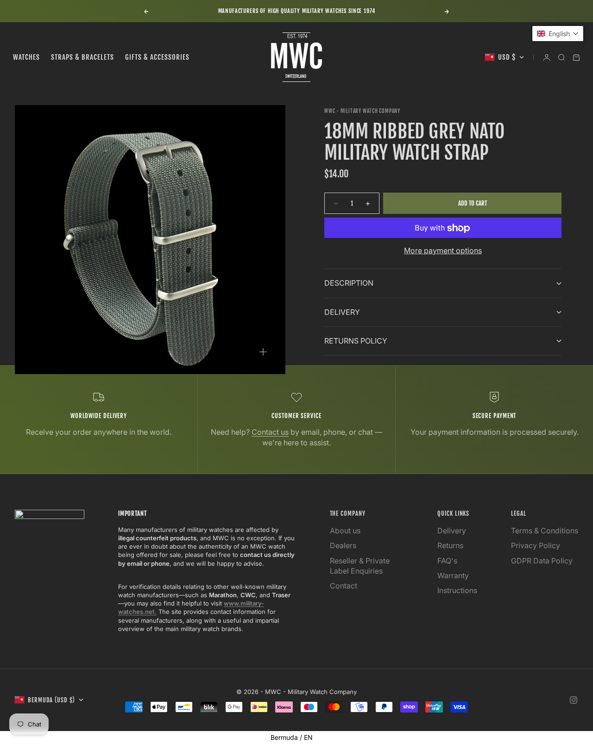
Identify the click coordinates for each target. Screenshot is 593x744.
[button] (557, 33)
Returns (450, 545)
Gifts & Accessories (157, 57)
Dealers (343, 545)
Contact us (270, 432)
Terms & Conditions (544, 530)
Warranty (453, 575)
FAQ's (447, 560)
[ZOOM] (263, 352)
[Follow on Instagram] (573, 700)
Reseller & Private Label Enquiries (360, 565)
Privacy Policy (535, 545)
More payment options (443, 251)
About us (345, 530)
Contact (343, 585)
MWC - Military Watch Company (362, 111)
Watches (26, 57)
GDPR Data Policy (542, 560)
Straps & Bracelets (82, 57)
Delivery (451, 530)
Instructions (457, 590)
